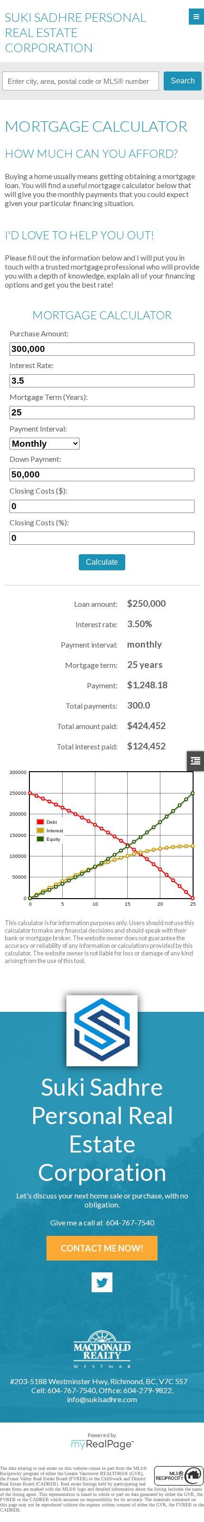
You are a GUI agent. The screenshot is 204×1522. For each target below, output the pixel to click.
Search (183, 81)
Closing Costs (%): (39, 522)
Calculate (102, 562)
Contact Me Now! (102, 1248)
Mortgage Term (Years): (48, 396)
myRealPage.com (102, 1444)
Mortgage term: (91, 664)
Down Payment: (35, 458)
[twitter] (102, 1282)
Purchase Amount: (39, 333)
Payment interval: (89, 644)
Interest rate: (96, 624)
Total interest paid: (87, 746)
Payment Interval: (38, 428)
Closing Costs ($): (38, 490)
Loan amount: (96, 603)
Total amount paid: (87, 725)
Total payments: (91, 705)
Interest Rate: (31, 364)
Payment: (102, 685)
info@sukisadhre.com (102, 1399)
